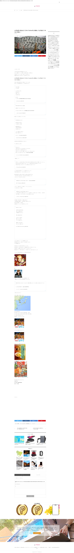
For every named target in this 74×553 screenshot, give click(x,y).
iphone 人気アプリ (50, 44)
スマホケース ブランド (54, 55)
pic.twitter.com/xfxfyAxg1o (28, 98)
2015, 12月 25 (24, 137)
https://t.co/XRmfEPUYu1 (26, 286)
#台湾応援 (20, 98)
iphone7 (49, 40)
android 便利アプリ (54, 36)
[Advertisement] (37, 20)
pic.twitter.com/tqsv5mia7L (23, 135)
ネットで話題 (17, 423)
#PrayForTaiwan (28, 152)
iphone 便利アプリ (56, 44)
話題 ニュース (29, 423)
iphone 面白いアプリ (50, 45)
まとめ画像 (56, 49)
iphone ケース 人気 (55, 42)
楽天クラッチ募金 (16, 383)
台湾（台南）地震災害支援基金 (18, 382)
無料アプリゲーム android (54, 62)
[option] (21, 510)
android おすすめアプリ (52, 35)
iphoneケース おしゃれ (52, 41)
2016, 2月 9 (26, 226)
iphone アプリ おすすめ (54, 40)
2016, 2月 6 (25, 289)
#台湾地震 (23, 98)
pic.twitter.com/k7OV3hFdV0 (30, 110)
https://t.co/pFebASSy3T (32, 180)
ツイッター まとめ (23, 423)
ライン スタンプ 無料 (54, 61)
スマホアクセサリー (54, 52)
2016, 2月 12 (26, 196)
